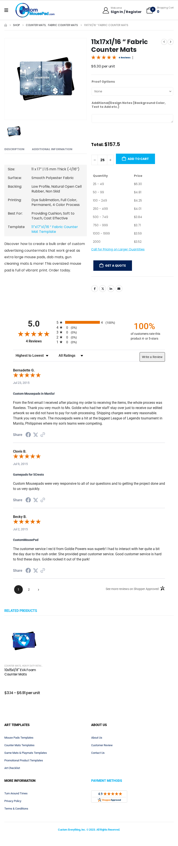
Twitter (102, 297)
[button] (10, 79)
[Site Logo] (34, 10)
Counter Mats (12, 667)
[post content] (23, 641)
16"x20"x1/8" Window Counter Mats (150, 673)
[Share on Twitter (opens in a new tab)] (35, 436)
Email (118, 297)
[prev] (164, 42)
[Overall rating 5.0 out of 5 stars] (103, 57)
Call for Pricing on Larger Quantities (118, 258)
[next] (171, 42)
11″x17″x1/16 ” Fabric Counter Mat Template (54, 230)
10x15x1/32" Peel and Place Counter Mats (64, 673)
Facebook (94, 297)
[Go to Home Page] (5, 25)
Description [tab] (18, 150)
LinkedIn (110, 297)
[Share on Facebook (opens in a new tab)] (28, 436)
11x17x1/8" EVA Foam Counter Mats (106, 673)
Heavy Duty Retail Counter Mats (41, 667)
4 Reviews (124, 57)
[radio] (89, 323)
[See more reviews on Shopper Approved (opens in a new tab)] (42, 436)
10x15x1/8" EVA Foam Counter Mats (20, 673)
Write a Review (152, 358)
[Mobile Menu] (7, 10)
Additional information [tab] (58, 149)
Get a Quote (115, 275)
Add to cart (138, 168)
